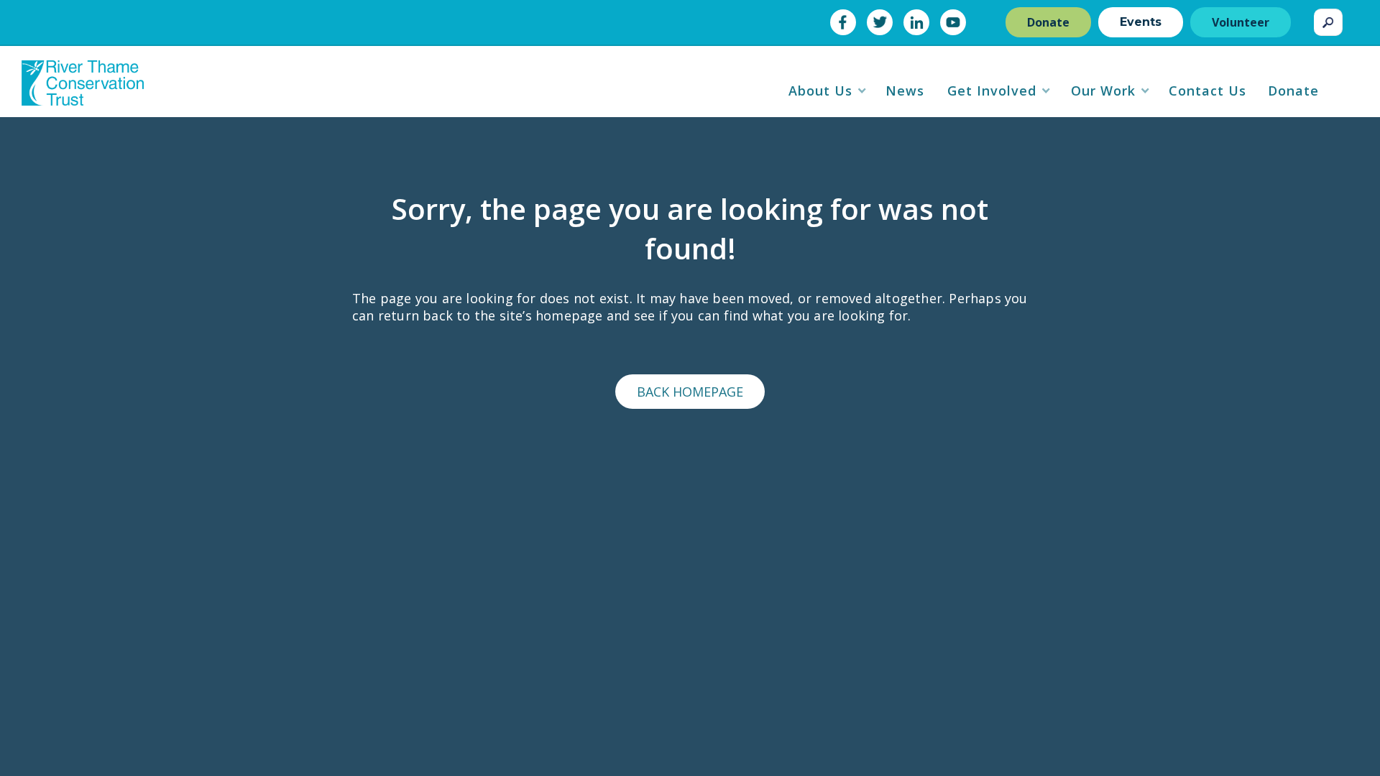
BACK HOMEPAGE (690, 391)
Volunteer (1240, 22)
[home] (83, 88)
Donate (1048, 22)
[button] (827, 90)
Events (1141, 22)
